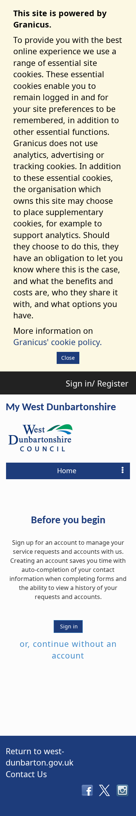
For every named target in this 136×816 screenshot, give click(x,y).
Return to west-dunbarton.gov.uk (39, 757)
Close (68, 357)
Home (66, 470)
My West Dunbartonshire (61, 407)
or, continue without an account (68, 649)
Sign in (68, 626)
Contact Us (26, 774)
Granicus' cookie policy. (57, 341)
